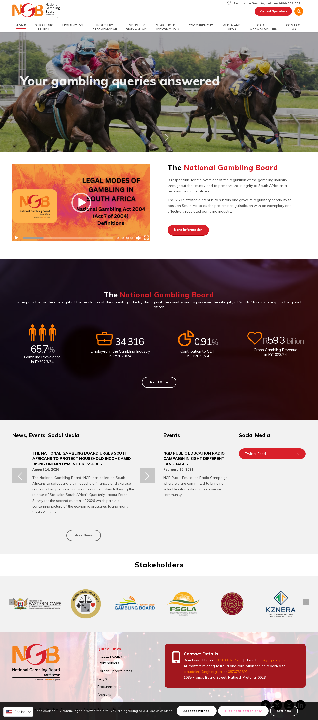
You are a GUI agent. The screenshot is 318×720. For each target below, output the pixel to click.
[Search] (298, 11)
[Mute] (138, 237)
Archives (104, 694)
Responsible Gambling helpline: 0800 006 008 (266, 3)
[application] (81, 202)
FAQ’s (102, 679)
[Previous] (152, 137)
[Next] (166, 137)
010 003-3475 (229, 660)
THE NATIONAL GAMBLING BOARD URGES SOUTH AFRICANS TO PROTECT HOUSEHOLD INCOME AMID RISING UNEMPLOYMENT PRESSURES (81, 458)
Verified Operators (273, 11)
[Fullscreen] (146, 237)
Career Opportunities (114, 671)
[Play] (16, 237)
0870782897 (238, 671)
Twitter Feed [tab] (255, 453)
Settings (284, 711)
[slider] (68, 238)
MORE (159, 103)
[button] (81, 203)
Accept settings (196, 711)
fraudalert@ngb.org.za (203, 671)
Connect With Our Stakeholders (112, 660)
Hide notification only (243, 711)
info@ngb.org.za (271, 660)
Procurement (108, 686)
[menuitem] (267, 3)
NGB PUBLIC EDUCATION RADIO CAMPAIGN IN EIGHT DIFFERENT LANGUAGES (194, 458)
